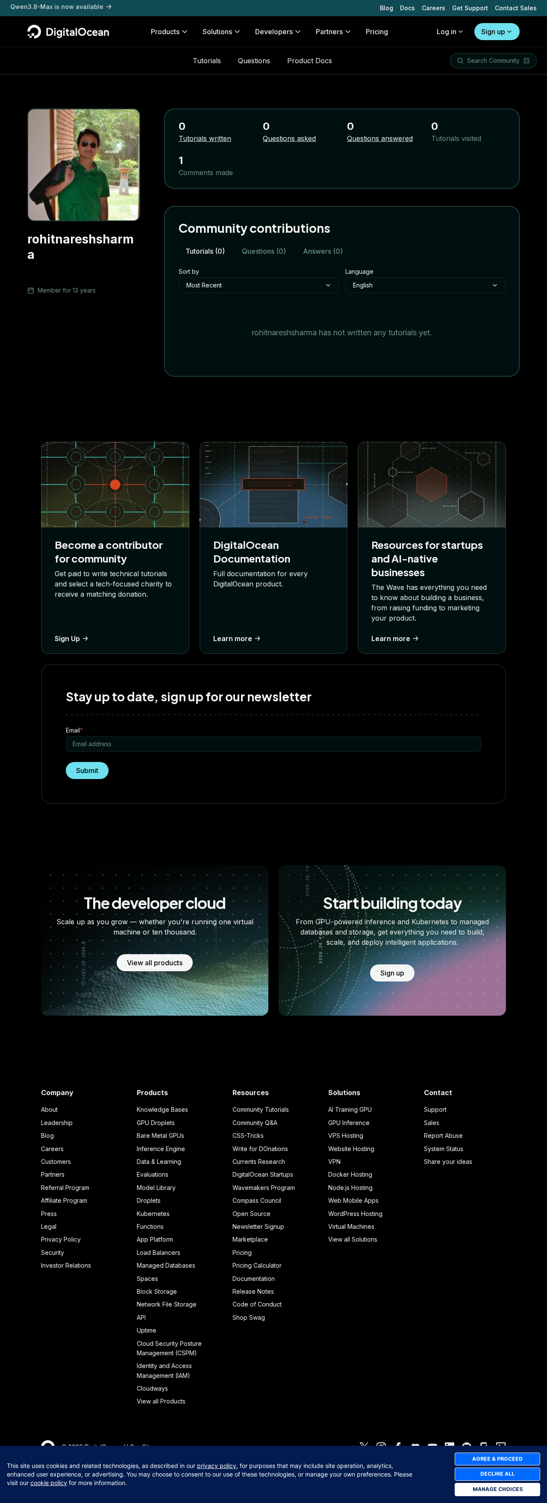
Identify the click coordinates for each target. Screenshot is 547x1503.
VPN (334, 1161)
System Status (443, 1148)
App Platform (155, 1239)
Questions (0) (264, 251)
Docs (407, 8)
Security (52, 1252)
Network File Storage (167, 1304)
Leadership (57, 1122)
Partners (53, 1174)
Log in (446, 31)
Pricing (242, 1252)
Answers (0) (323, 251)
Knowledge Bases (162, 1109)
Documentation (253, 1278)
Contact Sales (516, 8)
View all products (154, 962)
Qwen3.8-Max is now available (56, 8)
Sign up (493, 31)
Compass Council (256, 1200)
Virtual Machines (351, 1226)
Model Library (156, 1187)
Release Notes (253, 1291)
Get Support (470, 8)
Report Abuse (443, 1135)
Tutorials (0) (205, 251)
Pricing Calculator (257, 1265)
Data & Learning (159, 1161)
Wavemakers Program (263, 1187)
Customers (56, 1161)
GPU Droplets (156, 1122)
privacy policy (216, 1465)
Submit (87, 770)
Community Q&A (254, 1122)
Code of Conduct (257, 1304)
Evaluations (152, 1174)
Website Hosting (351, 1148)
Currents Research (258, 1161)
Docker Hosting (350, 1174)
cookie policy (48, 1482)
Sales (431, 1122)
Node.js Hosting (350, 1187)
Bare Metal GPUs (160, 1135)
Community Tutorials (260, 1109)
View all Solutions (352, 1239)
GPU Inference (349, 1122)
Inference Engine (161, 1148)
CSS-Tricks (248, 1135)
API (141, 1317)
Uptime (146, 1330)
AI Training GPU (350, 1109)
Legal (48, 1226)
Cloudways (152, 1388)
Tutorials (207, 60)
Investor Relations (66, 1265)
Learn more (232, 638)
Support (435, 1109)
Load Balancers (158, 1252)
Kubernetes (153, 1213)
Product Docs (309, 60)
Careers (433, 8)
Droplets (149, 1200)
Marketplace (250, 1239)
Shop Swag (248, 1317)
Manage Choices (498, 1489)
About (49, 1109)
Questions (254, 60)
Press (49, 1213)
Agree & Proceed (497, 1459)
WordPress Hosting (355, 1213)
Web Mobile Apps (353, 1200)
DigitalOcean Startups (262, 1174)
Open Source (251, 1213)
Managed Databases (166, 1265)
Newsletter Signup (258, 1226)
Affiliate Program (64, 1200)
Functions (150, 1226)
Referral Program (65, 1187)
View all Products (161, 1401)
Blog (386, 8)
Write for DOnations (260, 1148)
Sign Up (67, 638)
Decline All (497, 1474)
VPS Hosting (345, 1135)
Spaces (147, 1278)
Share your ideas (448, 1161)
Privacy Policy (61, 1239)
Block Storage (157, 1291)
